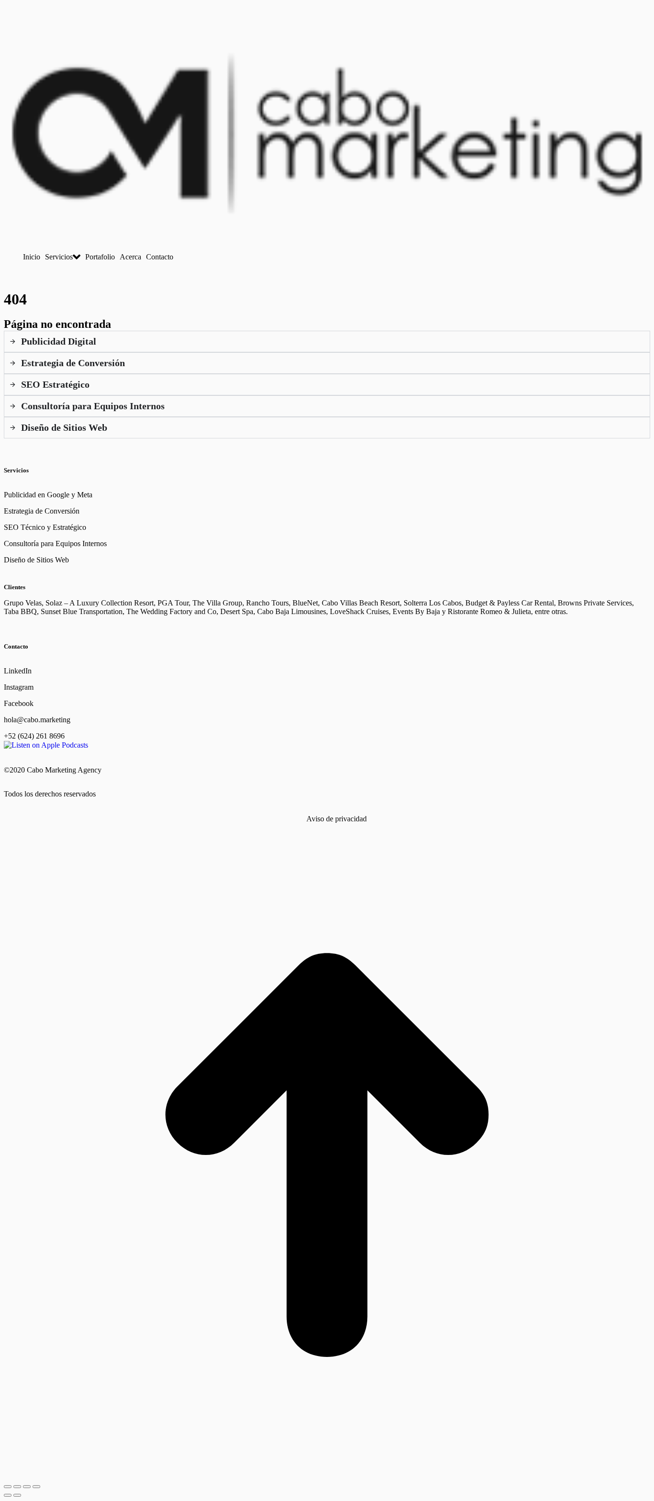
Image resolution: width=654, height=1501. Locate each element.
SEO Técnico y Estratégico (45, 527)
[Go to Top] (327, 1475)
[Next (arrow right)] (17, 1495)
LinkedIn (18, 671)
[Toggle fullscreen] (27, 1486)
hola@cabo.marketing (37, 720)
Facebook (19, 703)
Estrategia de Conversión (41, 511)
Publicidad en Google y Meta (48, 495)
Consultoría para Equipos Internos (55, 543)
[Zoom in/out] (36, 1486)
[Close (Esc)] (7, 1486)
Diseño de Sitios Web (36, 560)
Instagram (19, 687)
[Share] (17, 1486)
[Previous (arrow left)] (7, 1495)
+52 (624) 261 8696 (34, 736)
